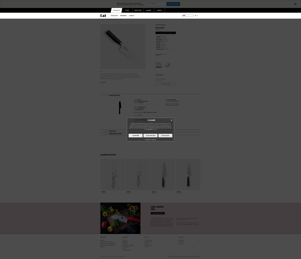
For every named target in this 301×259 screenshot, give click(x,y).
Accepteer (135, 135)
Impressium (153, 139)
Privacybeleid (149, 129)
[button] (171, 120)
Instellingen (165, 135)
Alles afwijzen (150, 135)
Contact (131, 15)
